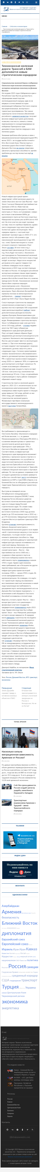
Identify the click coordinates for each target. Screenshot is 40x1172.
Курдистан (7, 956)
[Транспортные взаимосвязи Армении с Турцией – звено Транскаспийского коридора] (7, 802)
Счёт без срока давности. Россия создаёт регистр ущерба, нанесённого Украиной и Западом (25, 789)
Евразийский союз (13, 939)
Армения (11, 912)
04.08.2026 (18, 814)
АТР (27, 677)
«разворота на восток (20, 116)
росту (24, 477)
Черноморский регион (13, 996)
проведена (24, 625)
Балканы (10, 1110)
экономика (6, 680)
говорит (18, 296)
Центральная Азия (16, 993)
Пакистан (23, 960)
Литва (18, 956)
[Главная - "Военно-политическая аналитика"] (20, 7)
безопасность (10, 917)
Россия (8, 677)
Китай (23, 953)
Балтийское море (26, 913)
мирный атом (26, 957)
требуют (26, 310)
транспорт (33, 677)
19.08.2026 (18, 796)
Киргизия (17, 953)
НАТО (34, 956)
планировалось (20, 607)
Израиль (7, 949)
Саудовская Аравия (10, 972)
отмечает (12, 524)
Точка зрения (20, 722)
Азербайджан (10, 906)
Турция (10, 987)
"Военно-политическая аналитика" (20, 1157)
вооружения (11, 928)
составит (10, 248)
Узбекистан (22, 988)
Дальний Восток (18, 677)
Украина (30, 987)
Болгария (4, 928)
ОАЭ (17, 960)
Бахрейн (33, 913)
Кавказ (31, 949)
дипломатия (16, 933)
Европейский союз (15, 944)
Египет (30, 944)
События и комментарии (11, 62)
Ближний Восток (19, 923)
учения (4, 993)
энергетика (10, 1008)
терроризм (15, 981)
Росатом (5, 967)
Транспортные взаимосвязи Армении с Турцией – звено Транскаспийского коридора (25, 805)
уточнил (26, 325)
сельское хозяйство (26, 972)
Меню (4, 16)
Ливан (14, 956)
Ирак (16, 949)
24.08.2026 (6, 761)
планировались (23, 560)
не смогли (20, 148)
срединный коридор (25, 975)
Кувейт (28, 953)
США (5, 980)
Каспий (12, 953)
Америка (10, 1113)
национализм (9, 960)
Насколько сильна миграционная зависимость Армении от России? (18, 754)
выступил (12, 406)
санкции (32, 967)
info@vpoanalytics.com (21, 1137)
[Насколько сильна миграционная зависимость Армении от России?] (20, 737)
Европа (9, 1116)
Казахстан (5, 953)
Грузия (18, 928)
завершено (10, 618)
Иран (22, 949)
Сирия (35, 972)
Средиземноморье (6, 976)
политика (32, 960)
